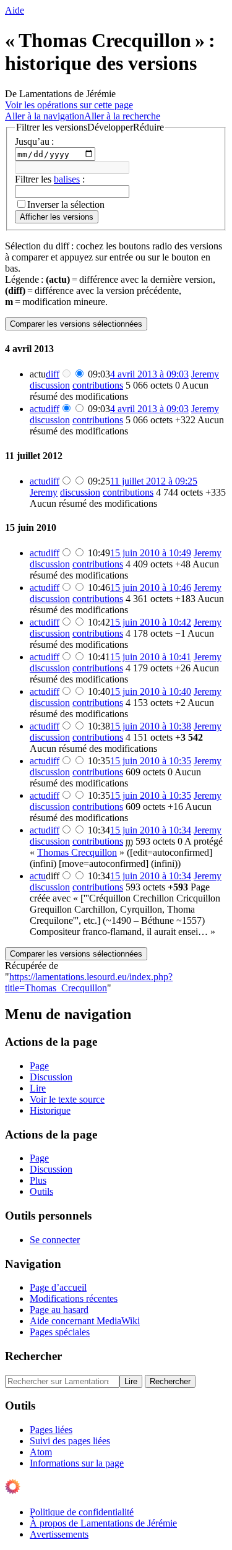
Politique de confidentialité (82, 1512)
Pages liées (51, 1429)
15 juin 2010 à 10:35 (150, 761)
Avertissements (59, 1534)
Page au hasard (59, 1309)
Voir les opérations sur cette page (69, 105)
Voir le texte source (67, 1099)
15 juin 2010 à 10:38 (150, 726)
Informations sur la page (77, 1463)
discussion (50, 385)
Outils (41, 1191)
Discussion (51, 1077)
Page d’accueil (58, 1287)
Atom (41, 1452)
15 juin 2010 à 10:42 (150, 622)
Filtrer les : (50, 179)
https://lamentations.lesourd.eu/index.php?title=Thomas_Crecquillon (89, 982)
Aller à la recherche (122, 116)
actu (38, 408)
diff (52, 374)
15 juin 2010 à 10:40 (150, 691)
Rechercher (33, 1356)
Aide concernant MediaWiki (85, 1320)
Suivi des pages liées (70, 1441)
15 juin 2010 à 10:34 (150, 830)
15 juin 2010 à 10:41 (150, 657)
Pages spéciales (60, 1332)
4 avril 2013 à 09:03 (149, 374)
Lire (38, 1088)
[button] (90, 127)
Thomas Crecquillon (77, 852)
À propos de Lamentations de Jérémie (103, 1523)
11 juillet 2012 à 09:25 (153, 481)
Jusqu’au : (34, 141)
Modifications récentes (74, 1298)
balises (67, 179)
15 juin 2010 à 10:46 (150, 587)
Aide (14, 10)
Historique (50, 1110)
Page (39, 1066)
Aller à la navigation (44, 116)
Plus (38, 1180)
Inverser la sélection (66, 204)
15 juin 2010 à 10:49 (150, 553)
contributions (97, 385)
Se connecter (55, 1239)
